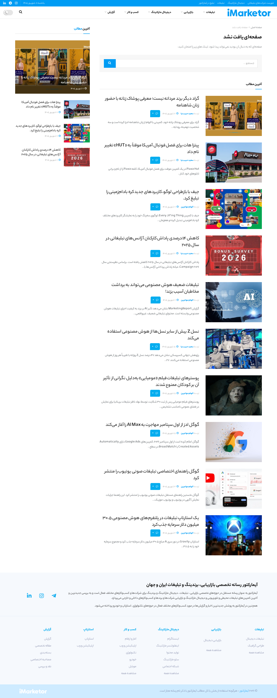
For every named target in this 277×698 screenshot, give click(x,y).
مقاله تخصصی (43, 646)
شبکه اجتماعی (171, 666)
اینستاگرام (173, 639)
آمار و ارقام (130, 639)
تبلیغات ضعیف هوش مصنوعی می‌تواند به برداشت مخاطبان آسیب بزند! (155, 288)
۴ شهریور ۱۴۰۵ (169, 487)
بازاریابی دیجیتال (212, 640)
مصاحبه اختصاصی (41, 659)
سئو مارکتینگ (171, 659)
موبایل (132, 666)
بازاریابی (188, 12)
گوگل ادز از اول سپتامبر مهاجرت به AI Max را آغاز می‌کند (152, 425)
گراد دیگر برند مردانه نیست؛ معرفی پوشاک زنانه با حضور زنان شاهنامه (152, 102)
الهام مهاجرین (187, 207)
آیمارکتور (244, 691)
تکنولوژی (131, 653)
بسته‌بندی (45, 653)
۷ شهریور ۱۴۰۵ (169, 114)
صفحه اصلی (256, 28)
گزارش (111, 12)
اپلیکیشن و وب (127, 646)
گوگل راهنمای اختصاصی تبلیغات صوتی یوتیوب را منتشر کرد (152, 475)
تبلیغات (220, 3)
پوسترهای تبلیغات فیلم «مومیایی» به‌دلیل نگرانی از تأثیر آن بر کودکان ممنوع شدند (151, 382)
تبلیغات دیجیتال (255, 639)
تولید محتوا (172, 653)
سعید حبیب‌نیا (187, 114)
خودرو (132, 659)
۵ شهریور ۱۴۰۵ (169, 347)
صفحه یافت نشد (240, 28)
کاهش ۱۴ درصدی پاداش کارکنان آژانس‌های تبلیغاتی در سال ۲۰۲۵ (152, 242)
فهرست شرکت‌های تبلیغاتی (261, 3)
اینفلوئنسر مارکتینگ (167, 646)
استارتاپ (89, 639)
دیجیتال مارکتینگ (236, 3)
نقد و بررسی (44, 666)
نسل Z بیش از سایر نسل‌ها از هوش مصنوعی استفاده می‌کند (153, 335)
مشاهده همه (256, 653)
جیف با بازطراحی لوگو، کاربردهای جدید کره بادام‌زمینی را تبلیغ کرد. (152, 195)
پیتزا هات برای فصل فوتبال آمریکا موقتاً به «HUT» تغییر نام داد (152, 149)
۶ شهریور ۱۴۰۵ (169, 254)
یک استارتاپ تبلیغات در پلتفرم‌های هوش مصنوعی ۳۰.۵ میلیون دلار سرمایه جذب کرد (151, 522)
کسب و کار (132, 12)
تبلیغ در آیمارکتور (206, 3)
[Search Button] (110, 63)
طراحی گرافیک (256, 646)
